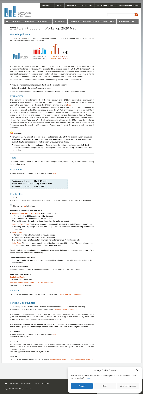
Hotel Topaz (16, 243)
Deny (105, 386)
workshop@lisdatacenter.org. (71, 295)
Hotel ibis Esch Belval (20, 224)
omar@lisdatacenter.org (59, 359)
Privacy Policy (27, 383)
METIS (59, 5)
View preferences (128, 386)
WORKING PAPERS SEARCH (128, 5)
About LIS (16, 21)
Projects (74, 21)
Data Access (44, 21)
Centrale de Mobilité (17, 277)
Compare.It (71, 5)
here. (69, 105)
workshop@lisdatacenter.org (82, 359)
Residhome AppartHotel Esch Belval (26, 214)
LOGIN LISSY (47, 5)
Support (45, 383)
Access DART (87, 5)
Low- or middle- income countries (65, 309)
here (88, 378)
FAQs (37, 383)
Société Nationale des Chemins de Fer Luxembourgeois (31, 283)
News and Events (127, 21)
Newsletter (108, 21)
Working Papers (91, 21)
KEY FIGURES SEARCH (105, 5)
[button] (137, 370)
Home (7, 21)
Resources (60, 21)
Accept (82, 386)
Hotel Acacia (17, 232)
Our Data (29, 21)
